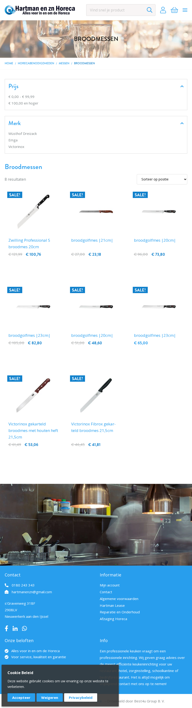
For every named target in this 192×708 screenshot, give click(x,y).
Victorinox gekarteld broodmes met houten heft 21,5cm (33, 430)
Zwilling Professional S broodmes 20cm (29, 243)
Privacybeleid (80, 697)
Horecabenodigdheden (36, 63)
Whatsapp (24, 628)
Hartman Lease (112, 605)
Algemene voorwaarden (119, 598)
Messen (64, 63)
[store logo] (40, 10)
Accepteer (21, 697)
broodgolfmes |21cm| (92, 240)
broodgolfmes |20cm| (155, 240)
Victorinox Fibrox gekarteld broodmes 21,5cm (93, 427)
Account (163, 10)
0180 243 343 (23, 585)
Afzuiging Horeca (113, 618)
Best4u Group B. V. (149, 701)
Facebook (6, 628)
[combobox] (120, 10)
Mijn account (110, 585)
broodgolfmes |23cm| (29, 335)
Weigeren (49, 697)
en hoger (23, 103)
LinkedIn (15, 628)
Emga (13, 140)
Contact (106, 591)
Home (9, 63)
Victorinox (16, 146)
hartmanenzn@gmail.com (32, 591)
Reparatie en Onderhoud (120, 612)
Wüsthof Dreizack (22, 133)
